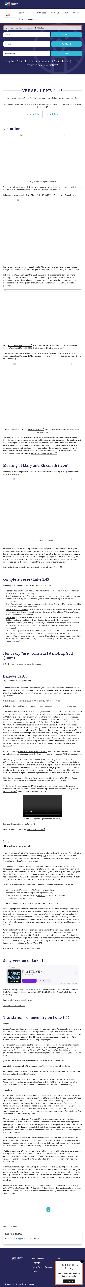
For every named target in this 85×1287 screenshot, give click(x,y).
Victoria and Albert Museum (43, 453)
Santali (29, 759)
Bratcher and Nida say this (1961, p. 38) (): (33, 701)
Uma (7, 596)
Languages (24, 13)
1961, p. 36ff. (31, 765)
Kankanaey (10, 617)
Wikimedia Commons (35, 430)
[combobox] (26, 53)
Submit (76, 13)
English (65, 992)
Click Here (69, 1281)
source (56, 818)
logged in (21, 1238)
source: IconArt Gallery (41, 540)
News (66, 13)
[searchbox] (27, 54)
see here (26, 1000)
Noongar (9, 591)
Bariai (8, 630)
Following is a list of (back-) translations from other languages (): (41, 706)
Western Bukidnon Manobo (17, 609)
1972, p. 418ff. (32, 751)
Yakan (8, 604)
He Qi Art (23, 187)
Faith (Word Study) (35, 829)
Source (62, 562)
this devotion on (22, 824)
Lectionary (32, 19)
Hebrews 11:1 (64, 788)
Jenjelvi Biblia (9, 791)
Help (21, 19)
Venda (25, 754)
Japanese (11, 711)
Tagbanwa (10, 622)
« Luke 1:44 (33, 114)
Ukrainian (31, 471)
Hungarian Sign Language (16, 786)
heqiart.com (8, 190)
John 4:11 (41, 895)
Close (82, 1261)
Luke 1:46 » (52, 114)
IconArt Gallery (53, 567)
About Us (55, 13)
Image (6, 348)
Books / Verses (39, 13)
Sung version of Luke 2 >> (14, 1005)
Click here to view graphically (19, 680)
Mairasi (9, 636)
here (58, 190)
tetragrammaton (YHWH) (55, 877)
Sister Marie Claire (34, 195)
